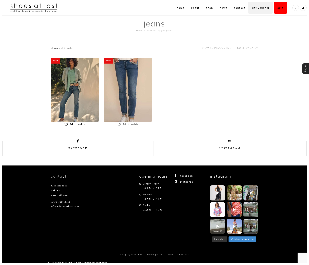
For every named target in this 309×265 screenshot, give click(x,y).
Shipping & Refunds (131, 254)
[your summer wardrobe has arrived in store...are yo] (234, 226)
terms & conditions (178, 254)
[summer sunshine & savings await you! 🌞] (234, 192)
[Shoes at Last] (34, 7)
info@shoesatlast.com (65, 206)
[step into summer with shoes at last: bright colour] (217, 209)
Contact (239, 7)
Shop (209, 7)
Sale (280, 7)
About (195, 7)
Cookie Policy (154, 254)
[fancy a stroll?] (217, 226)
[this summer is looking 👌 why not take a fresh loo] (250, 192)
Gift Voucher (260, 7)
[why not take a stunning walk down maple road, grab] (250, 226)
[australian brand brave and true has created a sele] (217, 192)
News (223, 7)
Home (181, 7)
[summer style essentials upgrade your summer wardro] (234, 209)
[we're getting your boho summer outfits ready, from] (250, 209)
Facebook (186, 175)
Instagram (187, 181)
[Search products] (303, 8)
